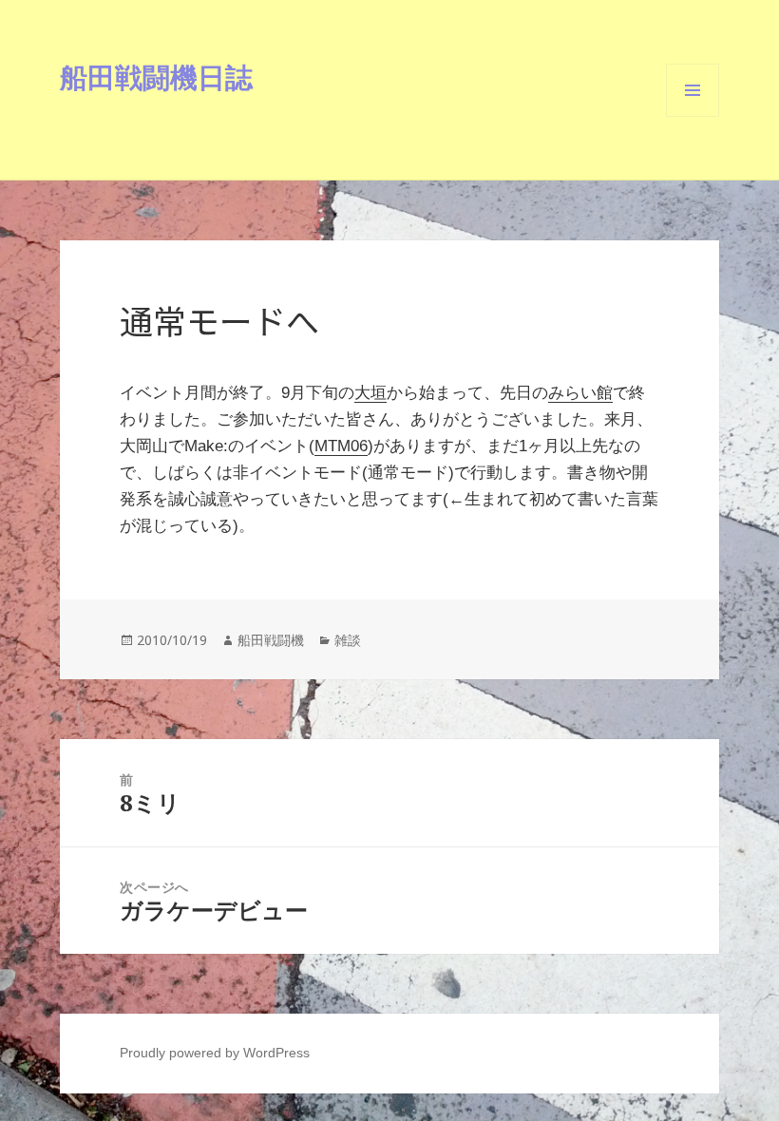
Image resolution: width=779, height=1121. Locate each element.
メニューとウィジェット (692, 116)
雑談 (347, 640)
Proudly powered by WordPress (215, 1052)
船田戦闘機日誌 (156, 76)
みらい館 (580, 393)
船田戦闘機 (271, 640)
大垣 (370, 393)
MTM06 (341, 446)
